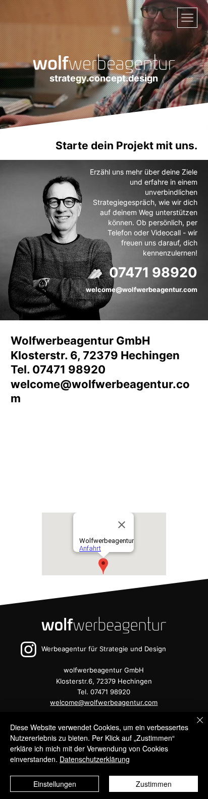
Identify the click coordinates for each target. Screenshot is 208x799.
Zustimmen (154, 784)
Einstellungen (54, 784)
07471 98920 (153, 272)
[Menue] (187, 18)
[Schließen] (194, 726)
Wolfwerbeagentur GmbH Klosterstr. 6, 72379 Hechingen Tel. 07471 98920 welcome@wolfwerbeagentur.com (100, 369)
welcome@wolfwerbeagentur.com (141, 289)
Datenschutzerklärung (95, 759)
